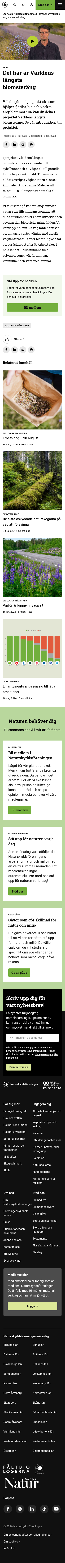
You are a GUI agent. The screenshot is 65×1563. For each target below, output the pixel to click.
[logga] (39, 1469)
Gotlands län (40, 1354)
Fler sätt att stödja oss (46, 1245)
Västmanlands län (44, 1441)
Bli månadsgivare (43, 1207)
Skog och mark (12, 1163)
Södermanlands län (45, 1412)
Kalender (38, 1133)
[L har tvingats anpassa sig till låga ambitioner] (32, 648)
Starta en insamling (45, 1220)
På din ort (38, 1158)
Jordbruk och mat (14, 1138)
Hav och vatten (12, 1118)
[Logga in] (31, 5)
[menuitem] (18, 1145)
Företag (37, 1252)
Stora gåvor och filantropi (42, 1229)
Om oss (8, 1193)
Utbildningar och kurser (47, 1140)
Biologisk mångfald (26, 14)
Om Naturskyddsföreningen (17, 1202)
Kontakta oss (11, 1247)
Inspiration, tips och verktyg (45, 1124)
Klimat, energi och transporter (14, 1147)
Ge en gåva (19, 973)
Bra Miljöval (10, 1253)
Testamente (40, 1238)
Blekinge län (10, 1344)
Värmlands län (12, 1431)
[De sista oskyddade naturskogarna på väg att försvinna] (32, 480)
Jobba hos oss (12, 1240)
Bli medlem (32, 307)
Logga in (32, 1306)
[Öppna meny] (60, 5)
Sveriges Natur (12, 1260)
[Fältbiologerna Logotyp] (16, 1469)
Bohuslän (38, 1344)
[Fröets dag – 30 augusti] (32, 399)
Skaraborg (9, 1402)
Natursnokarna (42, 1165)
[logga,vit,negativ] (21, 1483)
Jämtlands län (12, 1373)
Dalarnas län (11, 1354)
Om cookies (10, 1541)
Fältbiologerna (41, 1171)
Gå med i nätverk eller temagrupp (46, 1149)
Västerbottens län (43, 1431)
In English (9, 1548)
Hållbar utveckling (14, 1132)
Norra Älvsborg (12, 1393)
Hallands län (40, 1364)
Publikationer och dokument (14, 1231)
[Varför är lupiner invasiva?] (32, 567)
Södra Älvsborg (12, 1422)
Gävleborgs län (12, 1364)
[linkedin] (32, 1509)
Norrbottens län (42, 1393)
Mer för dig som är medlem (44, 1180)
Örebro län (9, 1450)
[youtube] (56, 1509)
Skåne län (39, 1402)
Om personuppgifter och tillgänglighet (26, 1534)
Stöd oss (17, 891)
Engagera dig (42, 1104)
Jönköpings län (42, 1373)
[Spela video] (32, 41)
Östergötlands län (43, 1450)
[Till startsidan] (5, 5)
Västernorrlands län (15, 1441)
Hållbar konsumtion (15, 1125)
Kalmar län (10, 1383)
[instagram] (20, 1509)
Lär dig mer (11, 1104)
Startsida (8, 14)
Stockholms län (13, 1412)
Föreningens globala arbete (15, 1213)
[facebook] (7, 1509)
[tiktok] (44, 1509)
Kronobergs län (42, 1383)
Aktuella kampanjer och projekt (47, 1113)
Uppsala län (40, 1422)
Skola (6, 1170)
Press (6, 1222)
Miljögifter (9, 1156)
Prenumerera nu (18, 1067)
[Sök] (15, 5)
